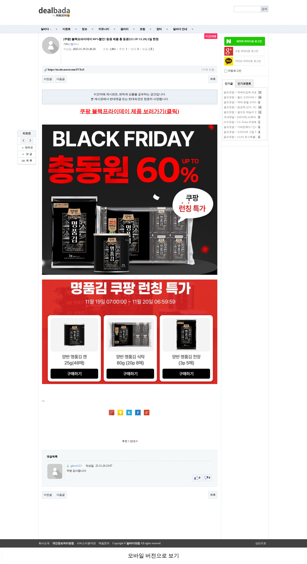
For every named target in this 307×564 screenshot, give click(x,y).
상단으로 (260, 543)
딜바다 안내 (180, 29)
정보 (84, 29)
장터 (159, 29)
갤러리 (124, 29)
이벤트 (66, 29)
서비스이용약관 (86, 543)
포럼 (142, 29)
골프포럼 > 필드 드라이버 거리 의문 (245, 97)
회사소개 (44, 543)
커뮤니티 (103, 29)
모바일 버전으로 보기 (153, 556)
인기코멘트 (244, 83)
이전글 (48, 79)
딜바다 (46, 29)
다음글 (61, 79)
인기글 (229, 83)
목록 (213, 79)
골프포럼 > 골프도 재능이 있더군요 (245, 112)
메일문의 (104, 543)
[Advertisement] (172, 12)
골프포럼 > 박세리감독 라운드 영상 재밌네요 (250, 92)
